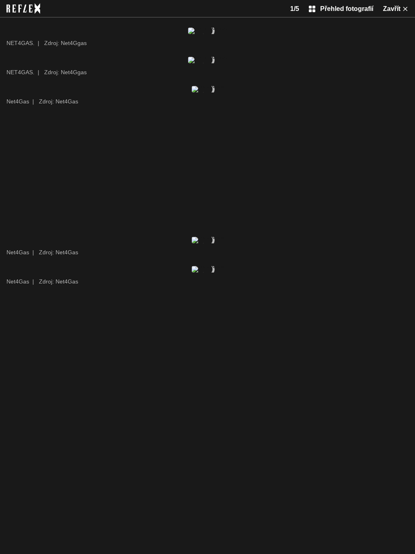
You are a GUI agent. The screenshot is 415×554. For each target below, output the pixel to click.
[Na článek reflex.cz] (23, 8)
